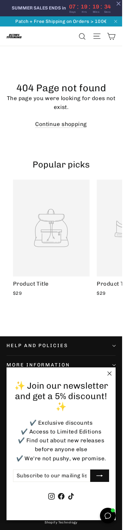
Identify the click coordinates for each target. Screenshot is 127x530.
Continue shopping (61, 124)
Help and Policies (37, 345)
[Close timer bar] (118, 4)
